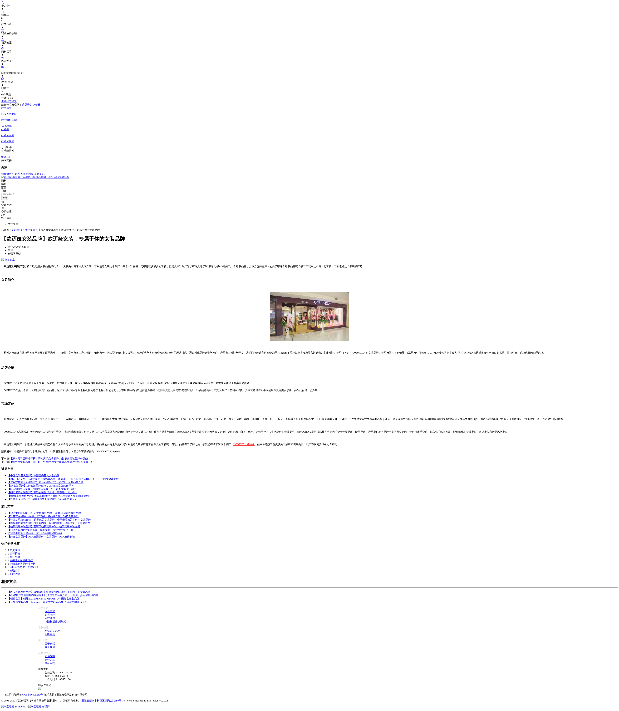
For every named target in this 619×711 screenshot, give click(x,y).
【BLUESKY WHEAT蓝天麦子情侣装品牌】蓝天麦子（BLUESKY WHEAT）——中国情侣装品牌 (63, 478)
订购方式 (17, 174)
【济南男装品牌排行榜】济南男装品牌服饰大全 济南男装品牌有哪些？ (50, 458)
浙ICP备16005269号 (32, 694)
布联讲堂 (15, 570)
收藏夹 (5, 129)
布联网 (45, 706)
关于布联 (50, 643)
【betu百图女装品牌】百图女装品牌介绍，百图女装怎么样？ (42, 489)
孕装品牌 (15, 557)
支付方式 (50, 659)
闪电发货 (50, 634)
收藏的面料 (7, 135)
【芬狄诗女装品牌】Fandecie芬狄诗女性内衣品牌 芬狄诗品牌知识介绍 (47, 602)
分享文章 (9, 259)
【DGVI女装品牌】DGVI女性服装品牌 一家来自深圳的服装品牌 (44, 513)
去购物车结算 (9, 101)
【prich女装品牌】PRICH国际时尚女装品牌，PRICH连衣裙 (41, 536)
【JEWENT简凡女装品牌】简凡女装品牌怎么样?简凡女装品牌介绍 (46, 482)
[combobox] (16, 194)
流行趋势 (15, 553)
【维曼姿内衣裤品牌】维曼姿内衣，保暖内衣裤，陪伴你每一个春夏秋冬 (49, 523)
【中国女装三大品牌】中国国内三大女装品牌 (33, 475)
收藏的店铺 (7, 141)
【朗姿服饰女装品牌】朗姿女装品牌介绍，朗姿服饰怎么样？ (42, 492)
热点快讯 (15, 550)
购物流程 (6, 174)
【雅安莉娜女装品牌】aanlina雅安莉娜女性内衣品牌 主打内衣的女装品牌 (49, 591)
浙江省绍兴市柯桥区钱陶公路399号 (101, 700)
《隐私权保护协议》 (56, 621)
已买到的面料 (9, 114)
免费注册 (35, 104)
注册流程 (50, 611)
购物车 (8, 126)
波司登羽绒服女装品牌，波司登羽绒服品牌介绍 (35, 533)
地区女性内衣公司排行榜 (24, 567)
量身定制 (50, 663)
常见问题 (28, 174)
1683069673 (21, 706)
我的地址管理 (9, 120)
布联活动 (15, 574)
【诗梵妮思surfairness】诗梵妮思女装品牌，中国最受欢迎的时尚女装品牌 (49, 519)
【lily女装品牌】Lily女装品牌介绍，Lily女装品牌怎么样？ (41, 485)
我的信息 (6, 108)
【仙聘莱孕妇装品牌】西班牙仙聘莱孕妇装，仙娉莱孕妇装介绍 (44, 526)
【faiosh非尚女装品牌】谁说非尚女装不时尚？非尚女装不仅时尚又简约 (48, 495)
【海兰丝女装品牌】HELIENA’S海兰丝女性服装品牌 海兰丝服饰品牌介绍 (51, 462)
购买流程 (50, 614)
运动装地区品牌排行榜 (22, 563)
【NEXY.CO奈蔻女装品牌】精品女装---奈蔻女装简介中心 (40, 529)
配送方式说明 (52, 631)
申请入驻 (6, 157)
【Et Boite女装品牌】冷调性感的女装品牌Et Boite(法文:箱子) (42, 499)
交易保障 (50, 656)
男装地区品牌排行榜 (21, 560)
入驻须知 (50, 618)
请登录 (26, 104)
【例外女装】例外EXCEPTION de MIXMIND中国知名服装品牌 (43, 598)
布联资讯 (39, 174)
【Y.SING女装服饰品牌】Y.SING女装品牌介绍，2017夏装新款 (43, 516)
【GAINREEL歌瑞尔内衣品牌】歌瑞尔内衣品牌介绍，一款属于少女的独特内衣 (53, 595)
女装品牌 (30, 230)
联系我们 (50, 647)
